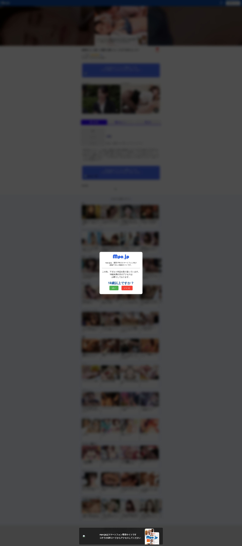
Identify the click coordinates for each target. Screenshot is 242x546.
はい (114, 288)
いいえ (127, 288)
